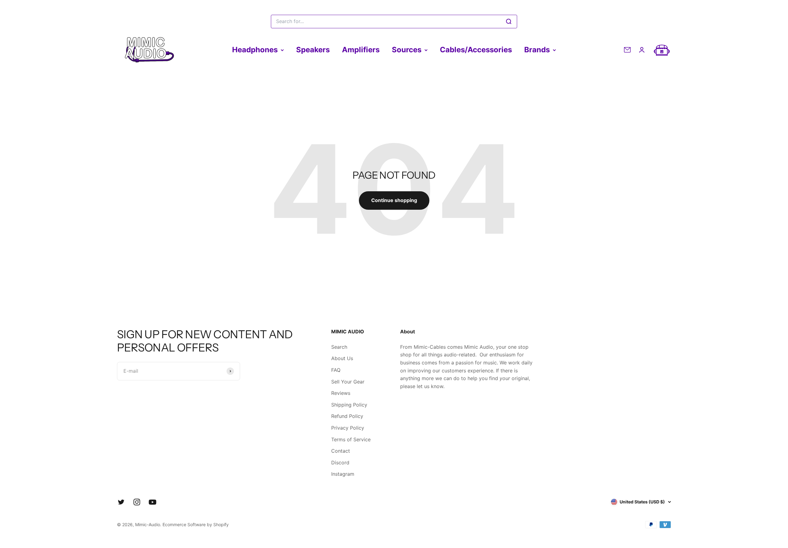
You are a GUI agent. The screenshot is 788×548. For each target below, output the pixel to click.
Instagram (342, 474)
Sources (406, 49)
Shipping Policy (349, 405)
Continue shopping (394, 200)
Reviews (340, 393)
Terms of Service (351, 439)
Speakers (313, 49)
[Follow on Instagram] (137, 502)
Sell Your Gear (347, 382)
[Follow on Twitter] (121, 502)
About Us (342, 358)
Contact (340, 451)
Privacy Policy (347, 428)
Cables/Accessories (476, 49)
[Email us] (627, 50)
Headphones (255, 49)
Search (339, 347)
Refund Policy (347, 416)
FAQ (335, 370)
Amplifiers (361, 49)
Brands (537, 49)
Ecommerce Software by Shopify (196, 524)
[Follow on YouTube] (152, 502)
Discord (340, 462)
